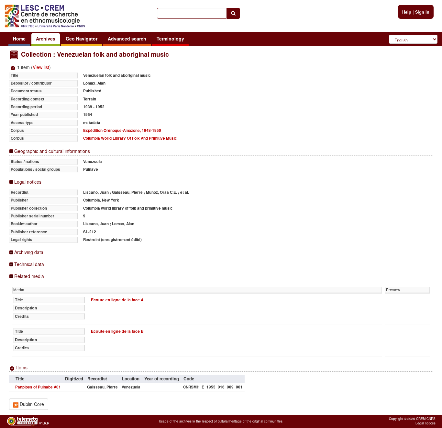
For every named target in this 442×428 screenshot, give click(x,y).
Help (406, 12)
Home (19, 38)
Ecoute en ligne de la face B (117, 331)
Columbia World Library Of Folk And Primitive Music (130, 138)
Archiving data (28, 252)
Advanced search (127, 38)
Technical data (29, 264)
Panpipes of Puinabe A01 (38, 387)
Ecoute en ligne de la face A (117, 300)
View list (41, 67)
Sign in (422, 12)
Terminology (170, 38)
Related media (29, 276)
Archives (45, 38)
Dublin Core (31, 404)
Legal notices (27, 182)
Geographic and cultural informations (52, 151)
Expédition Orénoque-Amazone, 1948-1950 (122, 130)
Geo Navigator (81, 38)
